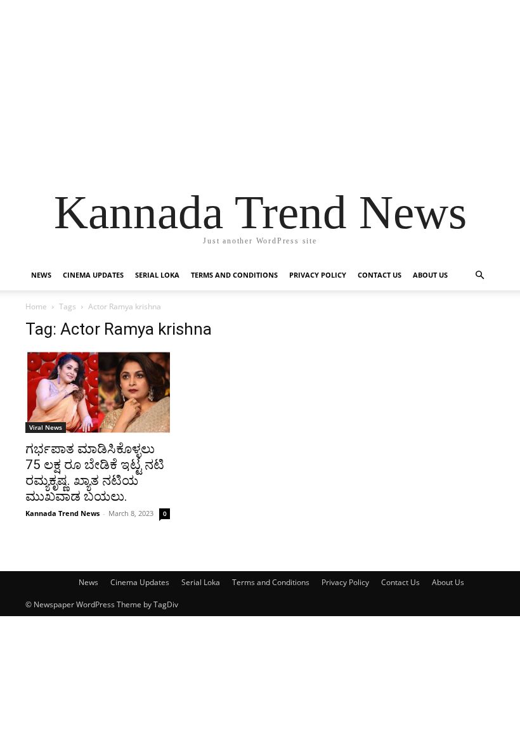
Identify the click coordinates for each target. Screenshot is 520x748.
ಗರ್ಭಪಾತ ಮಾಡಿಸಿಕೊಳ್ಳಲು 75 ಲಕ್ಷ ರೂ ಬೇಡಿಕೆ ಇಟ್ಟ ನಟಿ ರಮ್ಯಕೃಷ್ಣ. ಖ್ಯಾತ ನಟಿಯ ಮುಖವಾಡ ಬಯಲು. (94, 472)
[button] (479, 275)
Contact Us (379, 275)
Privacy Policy (317, 275)
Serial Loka (157, 275)
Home (36, 306)
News (41, 275)
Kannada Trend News (62, 513)
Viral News (45, 427)
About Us (430, 275)
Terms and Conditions (234, 275)
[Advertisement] (260, 88)
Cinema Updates (93, 275)
